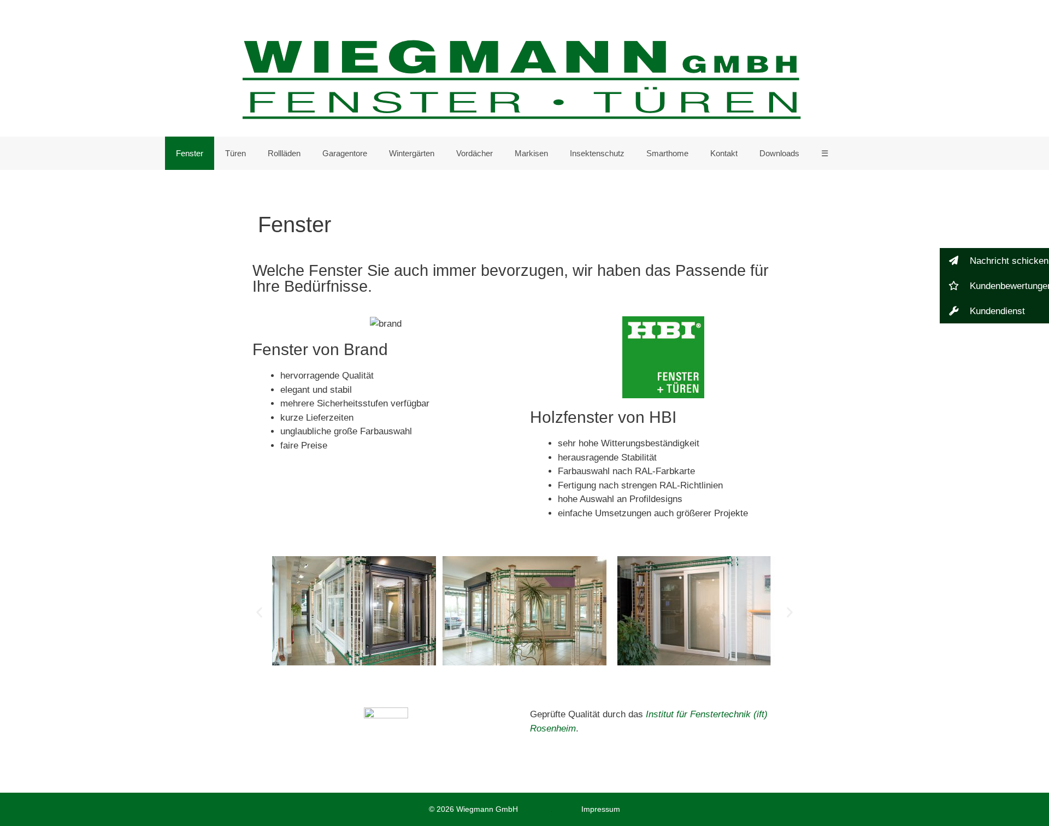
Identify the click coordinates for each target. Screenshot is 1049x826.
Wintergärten (411, 153)
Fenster (189, 153)
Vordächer (474, 153)
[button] (259, 613)
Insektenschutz (597, 153)
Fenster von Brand (320, 349)
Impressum (600, 809)
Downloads (779, 153)
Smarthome (667, 153)
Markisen (531, 153)
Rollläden (284, 153)
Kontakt (724, 153)
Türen (235, 153)
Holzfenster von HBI (603, 417)
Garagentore (344, 153)
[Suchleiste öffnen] (867, 153)
